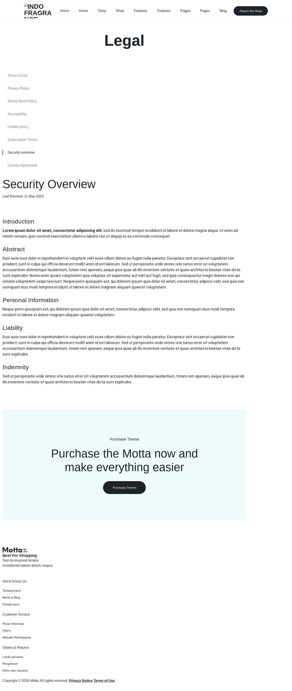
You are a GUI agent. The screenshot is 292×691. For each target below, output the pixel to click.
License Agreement (22, 165)
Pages (185, 11)
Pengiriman (10, 663)
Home (64, 11)
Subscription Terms (22, 139)
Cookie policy (18, 127)
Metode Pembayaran (17, 637)
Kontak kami (11, 604)
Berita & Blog (11, 597)
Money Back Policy (22, 101)
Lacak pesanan (13, 657)
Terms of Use (18, 75)
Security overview (21, 152)
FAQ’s (7, 630)
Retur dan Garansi (15, 670)
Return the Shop (251, 11)
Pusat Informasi (13, 623)
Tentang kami (12, 590)
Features (140, 11)
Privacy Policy (18, 88)
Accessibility (17, 114)
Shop (102, 11)
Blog (223, 11)
